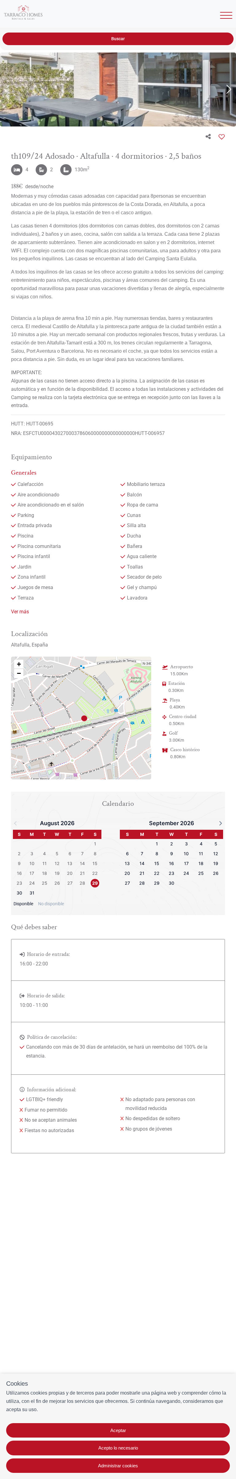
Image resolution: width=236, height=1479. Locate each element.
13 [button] (69, 863)
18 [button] (44, 873)
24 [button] (32, 883)
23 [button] (19, 883)
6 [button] (70, 853)
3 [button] (31, 853)
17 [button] (32, 873)
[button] (84, 718)
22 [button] (95, 873)
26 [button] (57, 883)
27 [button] (70, 883)
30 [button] (19, 892)
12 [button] (57, 863)
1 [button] (95, 843)
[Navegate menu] (225, 16)
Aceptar (118, 1430)
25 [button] (44, 883)
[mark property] (84, 718)
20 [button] (70, 873)
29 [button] (95, 883)
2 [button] (19, 853)
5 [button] (57, 853)
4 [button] (44, 853)
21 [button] (82, 873)
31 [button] (32, 892)
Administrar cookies (118, 1465)
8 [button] (95, 853)
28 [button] (82, 883)
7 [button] (82, 853)
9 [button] (19, 863)
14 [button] (82, 863)
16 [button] (19, 873)
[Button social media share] (208, 137)
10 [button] (32, 863)
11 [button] (44, 863)
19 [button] (57, 873)
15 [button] (94, 863)
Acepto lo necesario (118, 1447)
